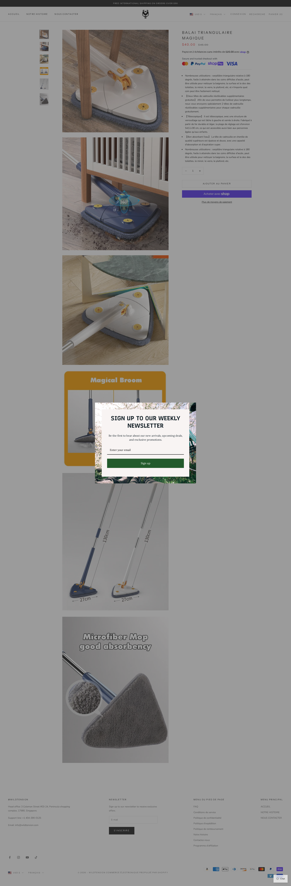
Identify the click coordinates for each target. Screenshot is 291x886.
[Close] (192, 407)
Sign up (145, 463)
